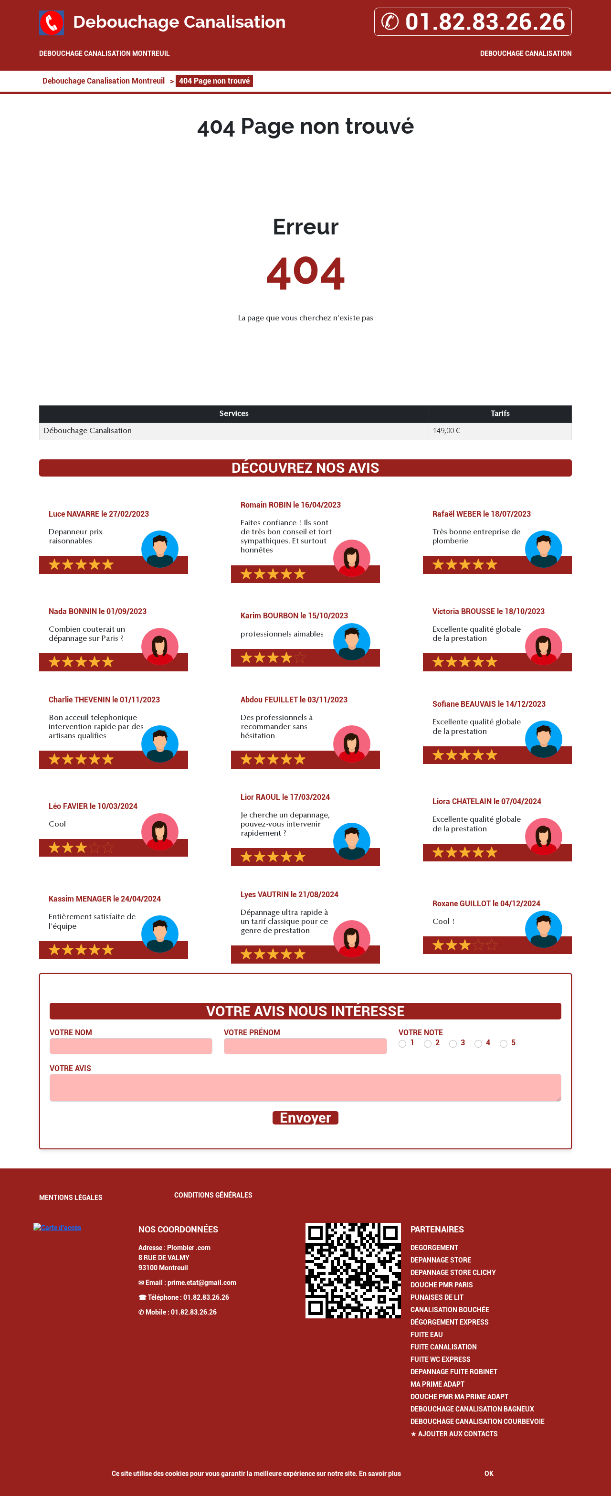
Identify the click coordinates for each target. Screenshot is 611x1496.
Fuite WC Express (441, 1359)
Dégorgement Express (450, 1322)
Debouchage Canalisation (526, 53)
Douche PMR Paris (442, 1285)
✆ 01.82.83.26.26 (473, 21)
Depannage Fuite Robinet (454, 1372)
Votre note (421, 1032)
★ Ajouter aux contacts (454, 1434)
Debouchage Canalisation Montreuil (104, 53)
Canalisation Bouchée (450, 1310)
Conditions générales (213, 1195)
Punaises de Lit (437, 1297)
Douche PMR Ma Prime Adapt (459, 1397)
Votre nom (71, 1032)
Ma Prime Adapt (437, 1384)
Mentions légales (71, 1197)
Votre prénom (252, 1032)
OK (489, 1473)
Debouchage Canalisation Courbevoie (478, 1421)
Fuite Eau (427, 1334)
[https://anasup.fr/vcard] (353, 1270)
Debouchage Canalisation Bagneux (472, 1409)
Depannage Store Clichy (453, 1272)
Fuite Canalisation (444, 1347)
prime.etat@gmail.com (202, 1282)
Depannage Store (441, 1260)
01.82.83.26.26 (206, 1297)
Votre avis (70, 1068)
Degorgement (434, 1248)
